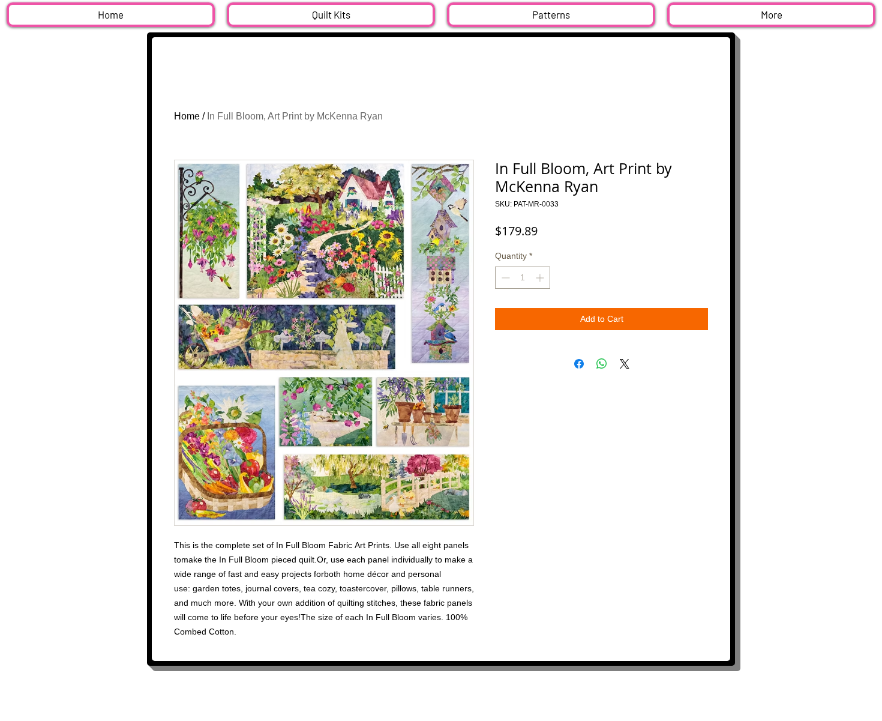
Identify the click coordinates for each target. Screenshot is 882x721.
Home (187, 116)
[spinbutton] (522, 277)
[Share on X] (624, 364)
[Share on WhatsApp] (602, 364)
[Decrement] (504, 277)
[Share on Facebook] (579, 364)
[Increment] (540, 277)
